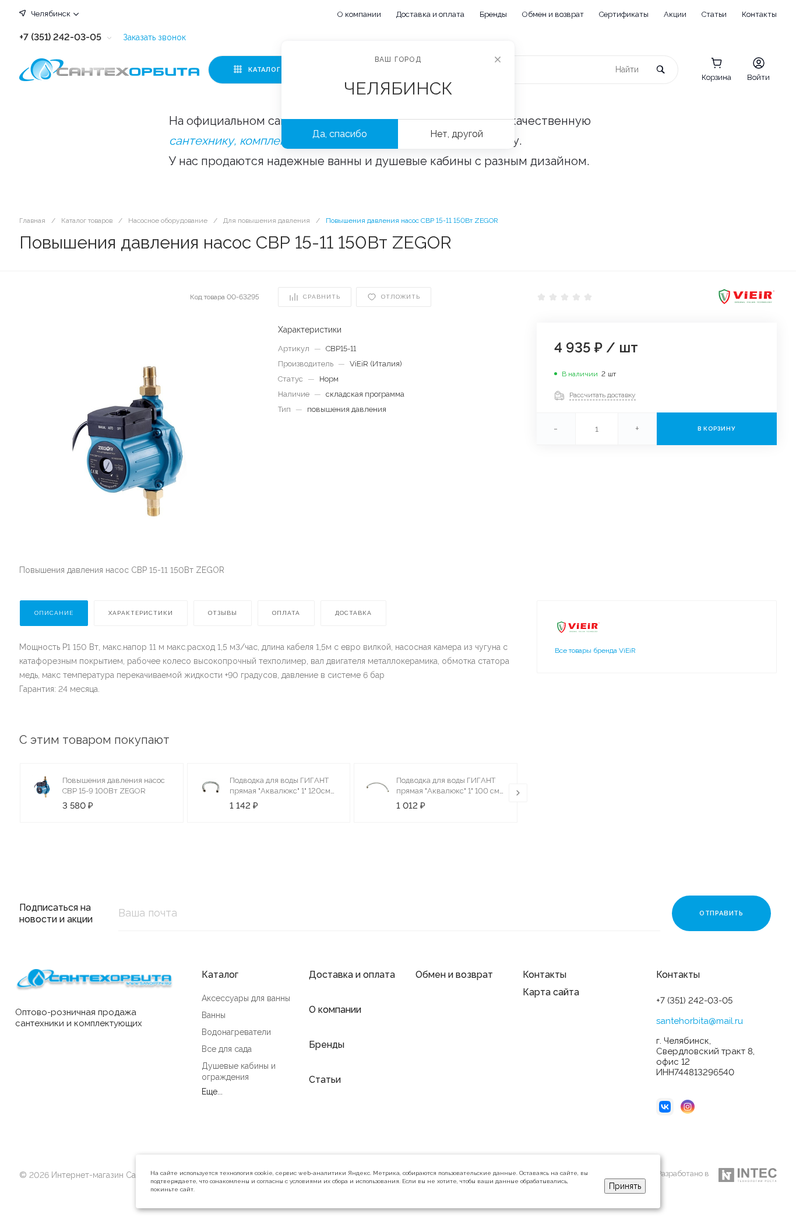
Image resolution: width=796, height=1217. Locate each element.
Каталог (220, 974)
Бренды (493, 14)
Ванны (214, 1015)
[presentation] (518, 793)
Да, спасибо (339, 133)
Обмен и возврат (553, 14)
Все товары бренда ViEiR (595, 650)
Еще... (212, 1091)
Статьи (714, 14)
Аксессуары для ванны (246, 998)
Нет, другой (456, 133)
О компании (359, 14)
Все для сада (227, 1049)
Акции (675, 14)
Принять (625, 1186)
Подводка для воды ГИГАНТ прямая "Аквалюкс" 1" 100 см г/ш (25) (447, 791)
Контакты (759, 14)
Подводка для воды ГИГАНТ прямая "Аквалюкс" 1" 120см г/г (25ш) (280, 791)
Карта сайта (551, 992)
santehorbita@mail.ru (699, 1021)
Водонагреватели (236, 1032)
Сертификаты (624, 14)
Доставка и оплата (430, 14)
